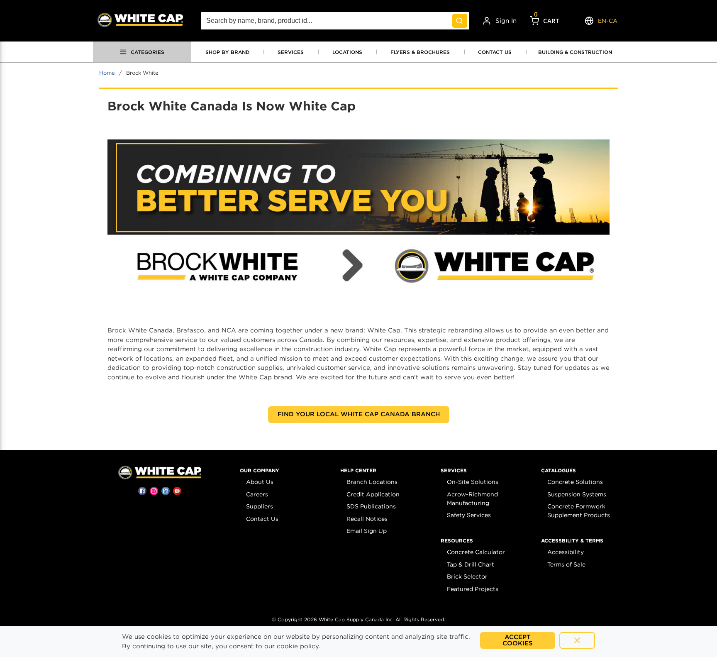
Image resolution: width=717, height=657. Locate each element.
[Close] (577, 640)
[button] (259, 470)
